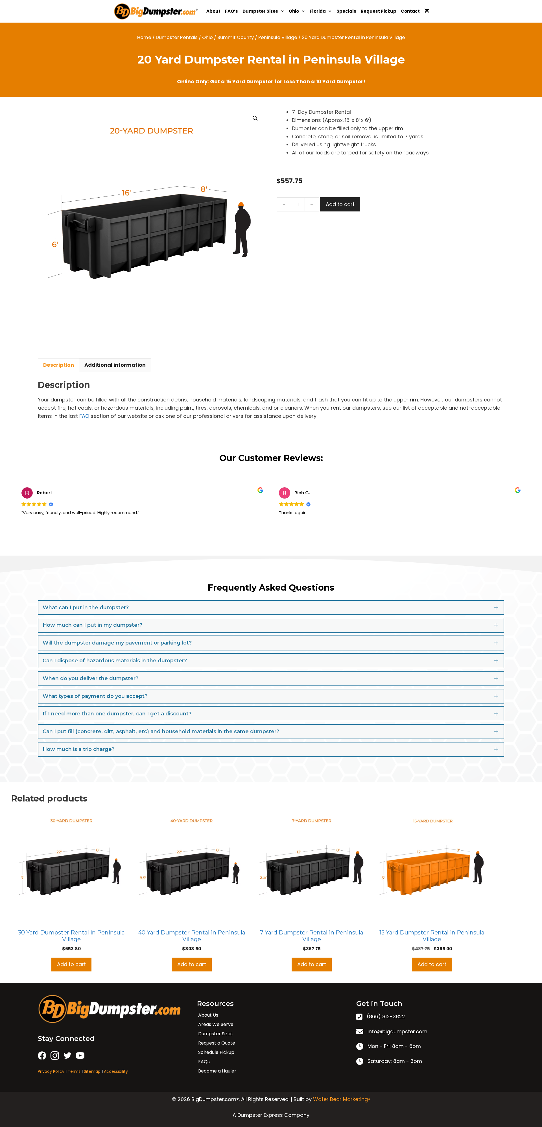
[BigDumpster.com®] (157, 11)
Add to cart (340, 204)
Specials (346, 11)
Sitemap (92, 1071)
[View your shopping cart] (426, 11)
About (213, 11)
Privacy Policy (51, 1071)
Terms (74, 1071)
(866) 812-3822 (386, 1016)
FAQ (84, 416)
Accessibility (116, 1071)
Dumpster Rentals (177, 37)
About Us (208, 1015)
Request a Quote (216, 1043)
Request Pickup (378, 11)
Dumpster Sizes (260, 11)
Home (144, 37)
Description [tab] (58, 364)
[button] (255, 118)
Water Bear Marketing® (341, 1099)
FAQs (204, 1061)
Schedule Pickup (216, 1052)
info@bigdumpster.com (397, 1031)
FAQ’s (231, 11)
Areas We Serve (215, 1024)
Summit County (235, 37)
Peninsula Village (277, 37)
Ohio (294, 11)
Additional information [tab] (115, 364)
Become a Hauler (217, 1071)
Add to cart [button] (71, 964)
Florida (318, 11)
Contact (410, 11)
